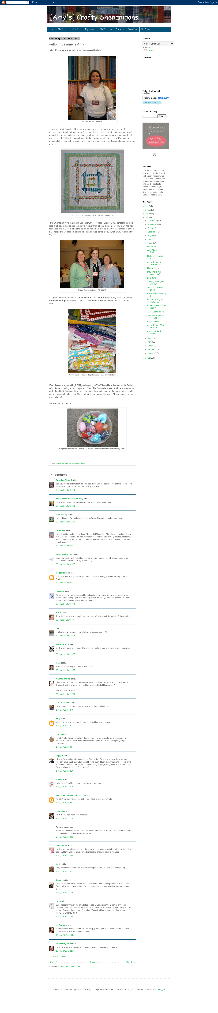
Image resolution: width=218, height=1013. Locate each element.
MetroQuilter (61, 573)
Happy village (153, 268)
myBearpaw (61, 925)
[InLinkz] (154, 154)
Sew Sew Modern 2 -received (156, 316)
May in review (153, 321)
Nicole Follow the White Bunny (69, 499)
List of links (76, 29)
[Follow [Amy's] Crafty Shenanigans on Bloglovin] (156, 99)
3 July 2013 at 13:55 (64, 871)
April (150, 342)
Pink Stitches (62, 845)
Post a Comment (60, 956)
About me (62, 29)
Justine (59, 779)
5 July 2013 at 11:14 (64, 916)
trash (58, 901)
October (151, 228)
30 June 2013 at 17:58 (65, 694)
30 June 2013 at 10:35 (65, 636)
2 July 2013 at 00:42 (64, 803)
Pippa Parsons (62, 644)
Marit (58, 864)
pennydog (60, 811)
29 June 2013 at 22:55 (65, 506)
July (150, 239)
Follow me (151, 246)
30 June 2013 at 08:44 (65, 620)
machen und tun (63, 679)
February (152, 349)
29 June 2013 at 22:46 (65, 490)
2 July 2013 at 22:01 (64, 837)
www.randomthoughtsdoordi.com (71, 795)
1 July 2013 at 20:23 (64, 726)
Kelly (58, 718)
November (152, 224)
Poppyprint (61, 755)
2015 (147, 210)
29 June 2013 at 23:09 (65, 522)
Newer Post (54, 962)
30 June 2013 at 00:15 (65, 564)
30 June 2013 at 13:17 (65, 654)
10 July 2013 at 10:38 (65, 935)
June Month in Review (153, 251)
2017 (147, 206)
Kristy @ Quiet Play (65, 554)
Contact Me (132, 29)
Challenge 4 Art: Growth (154, 332)
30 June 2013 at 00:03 (65, 546)
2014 (147, 214)
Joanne (59, 880)
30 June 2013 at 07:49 (65, 604)
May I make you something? (154, 273)
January (151, 353)
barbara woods (62, 703)
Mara (58, 663)
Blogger (161, 989)
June (150, 243)
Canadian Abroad (64, 480)
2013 (147, 217)
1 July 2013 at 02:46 (64, 710)
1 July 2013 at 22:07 (64, 747)
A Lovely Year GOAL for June (156, 326)
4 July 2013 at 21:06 (64, 893)
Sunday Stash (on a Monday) (155, 283)
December (152, 221)
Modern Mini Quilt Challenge (155, 301)
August (151, 235)
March (151, 346)
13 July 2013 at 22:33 (65, 951)
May (150, 338)
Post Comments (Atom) (70, 967)
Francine (60, 734)
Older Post (130, 962)
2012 (147, 358)
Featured (120, 29)
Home (51, 29)
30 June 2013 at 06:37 (65, 583)
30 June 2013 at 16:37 (65, 670)
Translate (153, 50)
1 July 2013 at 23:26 (64, 787)
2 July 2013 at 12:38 (64, 818)
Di (57, 628)
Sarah (58, 613)
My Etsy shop (106, 29)
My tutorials (90, 29)
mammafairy (62, 515)
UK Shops (146, 29)
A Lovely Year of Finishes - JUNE (155, 263)
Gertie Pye (60, 530)
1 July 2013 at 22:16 (64, 771)
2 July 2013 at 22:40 (64, 856)
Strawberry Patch (64, 944)
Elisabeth (60, 591)
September (153, 232)
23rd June (151, 278)
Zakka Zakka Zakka (155, 312)
